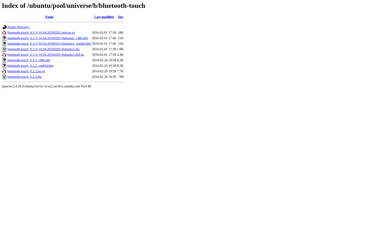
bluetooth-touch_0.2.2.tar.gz (26, 71)
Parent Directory (18, 27)
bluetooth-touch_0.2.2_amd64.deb (30, 65)
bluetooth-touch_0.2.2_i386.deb (28, 60)
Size (120, 17)
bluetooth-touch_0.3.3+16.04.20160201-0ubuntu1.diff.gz (45, 54)
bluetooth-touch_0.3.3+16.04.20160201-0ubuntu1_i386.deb (47, 38)
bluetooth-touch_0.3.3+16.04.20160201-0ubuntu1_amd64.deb (49, 43)
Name (49, 17)
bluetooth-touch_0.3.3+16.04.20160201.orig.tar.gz (41, 32)
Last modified (104, 17)
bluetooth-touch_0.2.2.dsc (24, 77)
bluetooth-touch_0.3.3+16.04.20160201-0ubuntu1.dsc (43, 49)
